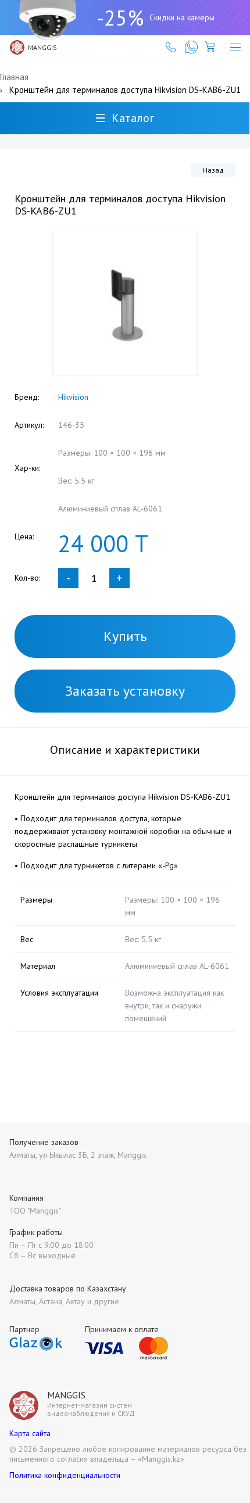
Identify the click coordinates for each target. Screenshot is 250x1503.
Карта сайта (30, 1433)
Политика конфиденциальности (64, 1475)
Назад (213, 170)
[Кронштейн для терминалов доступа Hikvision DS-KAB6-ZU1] (125, 303)
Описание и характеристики (125, 749)
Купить (125, 636)
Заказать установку (125, 691)
